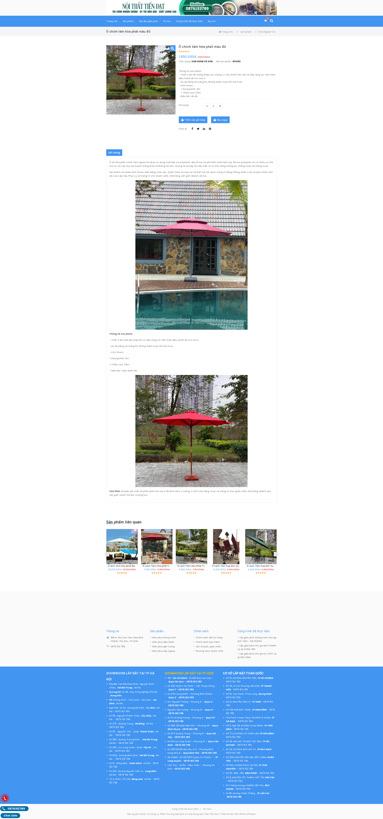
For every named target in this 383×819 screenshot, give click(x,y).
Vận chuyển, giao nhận (208, 646)
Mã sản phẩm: (224, 61)
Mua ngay (221, 120)
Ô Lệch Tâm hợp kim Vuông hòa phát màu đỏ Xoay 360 (226, 565)
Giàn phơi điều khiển (163, 642)
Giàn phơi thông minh (164, 637)
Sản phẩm (246, 31)
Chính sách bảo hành (208, 642)
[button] (172, 48)
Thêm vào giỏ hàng (194, 120)
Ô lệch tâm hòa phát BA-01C (122, 565)
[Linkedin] (204, 128)
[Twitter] (198, 128)
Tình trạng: (185, 61)
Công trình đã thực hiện (185, 808)
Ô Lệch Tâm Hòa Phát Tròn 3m (191, 565)
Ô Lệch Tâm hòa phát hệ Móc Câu (157, 565)
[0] (265, 20)
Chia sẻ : (183, 128)
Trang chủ (227, 31)
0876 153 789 (118, 646)
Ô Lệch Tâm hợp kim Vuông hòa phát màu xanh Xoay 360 (261, 565)
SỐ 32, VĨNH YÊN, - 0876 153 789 (250, 773)
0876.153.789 (194, 681)
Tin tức (207, 808)
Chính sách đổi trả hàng (209, 637)
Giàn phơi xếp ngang (163, 651)
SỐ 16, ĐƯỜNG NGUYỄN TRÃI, (241, 678)
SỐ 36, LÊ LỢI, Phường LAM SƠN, (243, 685)
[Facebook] (192, 128)
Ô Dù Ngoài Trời (266, 31)
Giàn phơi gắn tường (163, 646)
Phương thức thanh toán (209, 651)
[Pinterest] (210, 128)
